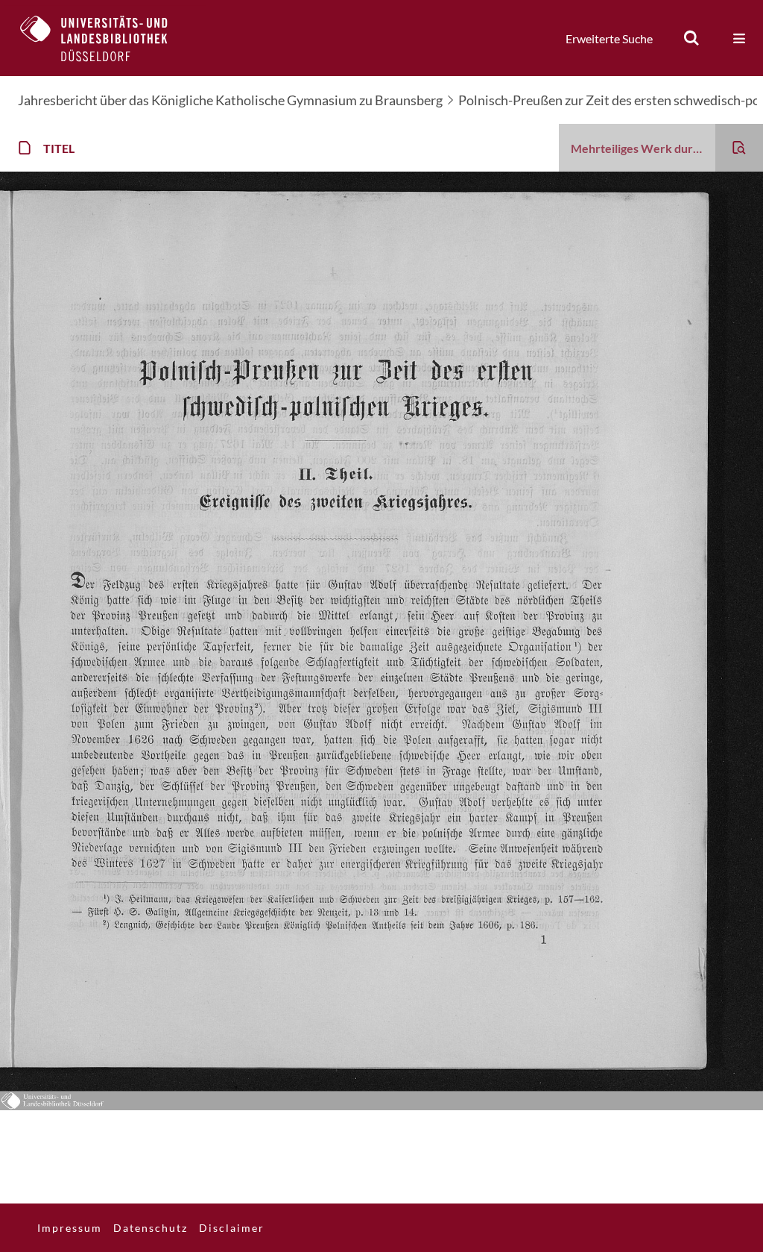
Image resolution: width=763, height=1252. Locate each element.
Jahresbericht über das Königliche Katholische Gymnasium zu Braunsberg (230, 100)
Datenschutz (150, 1227)
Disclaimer (232, 1227)
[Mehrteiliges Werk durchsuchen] (739, 148)
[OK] (691, 38)
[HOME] (105, 38)
